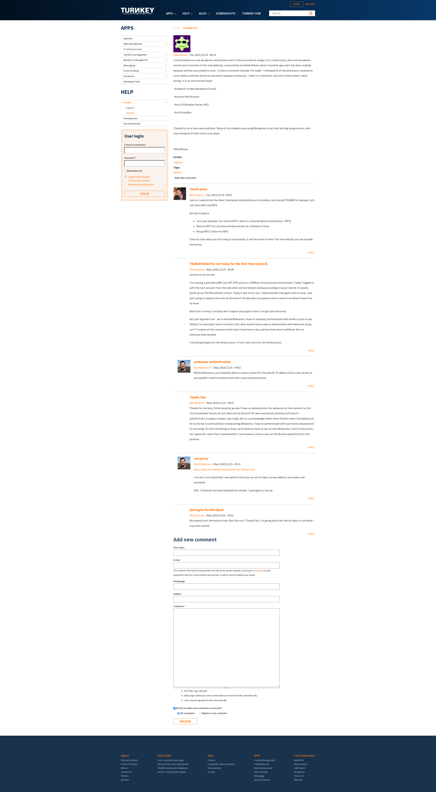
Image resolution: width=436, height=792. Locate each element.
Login (296, 4)
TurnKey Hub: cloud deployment (173, 764)
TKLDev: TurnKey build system (171, 771)
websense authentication (212, 362)
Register (310, 4)
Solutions (164, 755)
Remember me (134, 170)
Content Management (264, 760)
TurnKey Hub (251, 13)
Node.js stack (300, 764)
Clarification (198, 189)
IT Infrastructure (132, 49)
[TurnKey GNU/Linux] (137, 13)
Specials (128, 38)
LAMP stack (299, 768)
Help (185, 13)
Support (178, 162)
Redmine (298, 779)
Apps (168, 13)
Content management (135, 54)
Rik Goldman (197, 269)
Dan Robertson (203, 367)
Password (130, 157)
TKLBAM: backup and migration (172, 768)
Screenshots (225, 13)
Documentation (131, 123)
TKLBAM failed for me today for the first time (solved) (228, 264)
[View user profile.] (181, 43)
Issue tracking (131, 70)
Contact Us (126, 771)
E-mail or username (135, 144)
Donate (211, 771)
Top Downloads (304, 755)
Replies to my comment (214, 713)
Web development (132, 43)
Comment (179, 606)
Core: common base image (170, 760)
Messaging (129, 65)
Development (130, 118)
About (125, 755)
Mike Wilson (180, 55)
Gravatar (258, 570)
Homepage (179, 581)
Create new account (139, 180)
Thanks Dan (198, 397)
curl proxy (201, 459)
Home (176, 28)
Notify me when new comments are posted (198, 708)
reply (311, 252)
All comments (187, 713)
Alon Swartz (197, 195)
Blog (201, 13)
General (130, 112)
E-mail (176, 560)
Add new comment (185, 177)
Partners (125, 775)
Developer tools (131, 81)
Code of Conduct (129, 764)
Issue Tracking (260, 771)
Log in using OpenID (139, 176)
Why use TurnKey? (129, 760)
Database (128, 76)
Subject (177, 593)
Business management (135, 59)
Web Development (263, 768)
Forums (127, 102)
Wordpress (299, 771)
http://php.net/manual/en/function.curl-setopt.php (224, 469)
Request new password (140, 184)
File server (299, 775)
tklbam (177, 172)
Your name (178, 547)
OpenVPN (298, 760)
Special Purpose (262, 779)
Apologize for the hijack (207, 510)
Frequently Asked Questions (221, 764)
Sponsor (125, 779)
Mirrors (124, 768)
